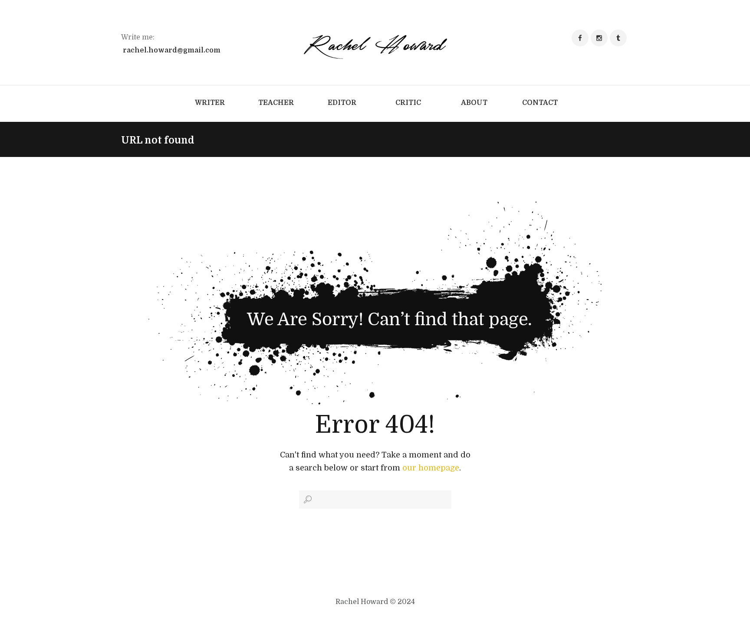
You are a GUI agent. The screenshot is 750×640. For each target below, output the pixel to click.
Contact (540, 103)
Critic (408, 103)
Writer (210, 103)
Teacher (276, 103)
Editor (342, 103)
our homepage (430, 468)
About (474, 103)
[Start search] (307, 500)
